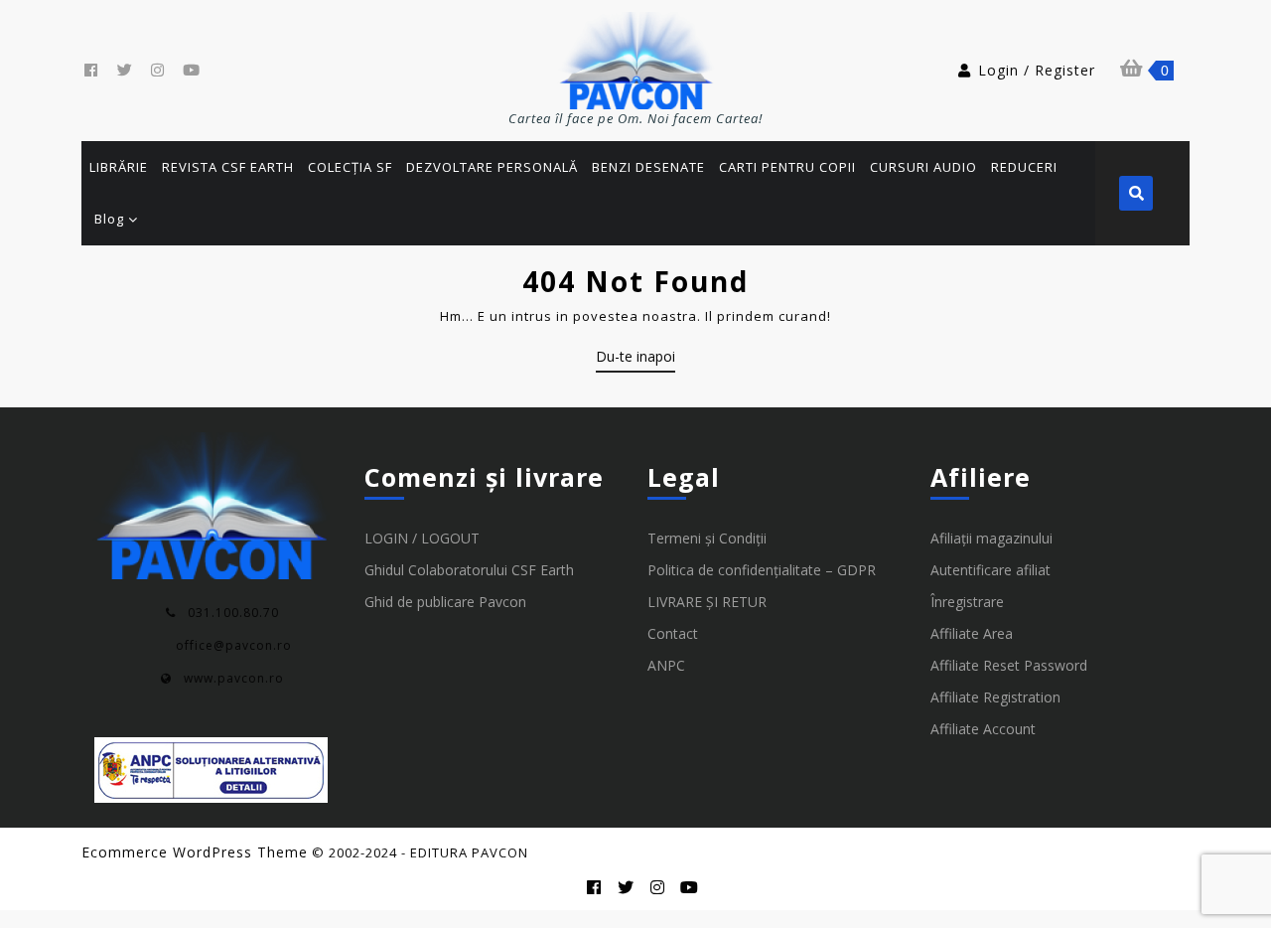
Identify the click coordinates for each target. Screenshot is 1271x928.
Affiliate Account (983, 728)
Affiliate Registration (995, 697)
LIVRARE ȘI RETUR (707, 601)
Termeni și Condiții (707, 538)
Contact (672, 633)
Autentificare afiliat (990, 569)
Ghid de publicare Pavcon (445, 601)
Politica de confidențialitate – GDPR (761, 569)
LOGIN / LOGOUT (422, 538)
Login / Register (1036, 70)
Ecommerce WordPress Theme (194, 852)
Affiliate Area (971, 633)
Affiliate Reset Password (1008, 665)
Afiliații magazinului (991, 538)
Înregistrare (967, 601)
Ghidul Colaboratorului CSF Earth (469, 569)
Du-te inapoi (635, 360)
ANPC (666, 665)
